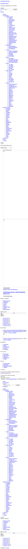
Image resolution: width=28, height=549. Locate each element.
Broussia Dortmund (13, 47)
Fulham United (12, 27)
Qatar (7, 125)
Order (11, 296)
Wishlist (5, 358)
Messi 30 (11, 94)
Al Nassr (11, 73)
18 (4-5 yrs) (5, 319)
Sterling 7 (11, 90)
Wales (7, 136)
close (8, 547)
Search (15, 9)
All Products (6, 15)
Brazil (7, 111)
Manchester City (12, 32)
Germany (8, 117)
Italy (7, 118)
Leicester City (12, 30)
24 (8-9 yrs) (5, 323)
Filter (2, 314)
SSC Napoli (11, 69)
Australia (8, 109)
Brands (4, 345)
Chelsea (10, 24)
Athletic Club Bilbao (13, 51)
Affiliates (5, 367)
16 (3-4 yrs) (5, 318)
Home (4, 14)
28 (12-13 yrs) (6, 325)
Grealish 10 (11, 100)
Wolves (10, 43)
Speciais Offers (6, 363)
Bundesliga (8, 44)
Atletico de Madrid (13, 52)
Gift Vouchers (6, 346)
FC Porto (11, 78)
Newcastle (11, 35)
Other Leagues (9, 70)
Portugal (8, 124)
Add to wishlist (7, 288)
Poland (7, 123)
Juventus (10, 68)
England (8, 114)
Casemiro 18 (11, 85)
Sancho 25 (11, 91)
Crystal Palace (12, 25)
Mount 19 (11, 97)
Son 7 (10, 102)
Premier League (9, 16)
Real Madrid (11, 56)
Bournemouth (12, 20)
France (7, 116)
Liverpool (11, 31)
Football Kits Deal (4, 3)
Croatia (7, 113)
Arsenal (10, 18)
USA (7, 135)
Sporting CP (11, 81)
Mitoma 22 (11, 95)
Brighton (11, 21)
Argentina (8, 108)
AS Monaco (11, 58)
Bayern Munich (12, 46)
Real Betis (11, 54)
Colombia (8, 112)
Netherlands (8, 122)
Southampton (11, 38)
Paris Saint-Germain (13, 62)
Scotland (8, 129)
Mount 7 (10, 98)
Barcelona (11, 53)
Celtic (10, 76)
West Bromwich (12, 41)
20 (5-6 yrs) (5, 320)
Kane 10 (10, 101)
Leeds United (11, 29)
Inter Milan (11, 67)
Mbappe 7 (11, 96)
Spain (7, 132)
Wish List (5, 356)
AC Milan (11, 64)
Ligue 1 (7, 57)
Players (7, 82)
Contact (5, 140)
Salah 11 (10, 105)
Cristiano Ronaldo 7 (13, 86)
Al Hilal (10, 74)
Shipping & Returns (7, 365)
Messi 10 (11, 92)
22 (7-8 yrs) (5, 321)
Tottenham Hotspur (13, 40)
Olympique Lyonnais (13, 59)
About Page (5, 344)
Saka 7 (10, 103)
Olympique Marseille (13, 60)
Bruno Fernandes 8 (13, 84)
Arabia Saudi (9, 128)
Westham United (12, 42)
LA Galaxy (11, 80)
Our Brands (5, 364)
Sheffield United (12, 37)
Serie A (7, 63)
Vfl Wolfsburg (12, 48)
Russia (7, 127)
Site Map (5, 348)
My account (5, 354)
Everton (10, 26)
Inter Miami (11, 79)
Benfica (10, 75)
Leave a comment (12, 332)
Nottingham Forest (13, 36)
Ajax (10, 71)
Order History (6, 355)
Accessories (5, 349)
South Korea (8, 130)
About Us (5, 138)
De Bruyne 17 (12, 87)
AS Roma (11, 65)
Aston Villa (11, 19)
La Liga (7, 49)
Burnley (10, 22)
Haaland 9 (11, 106)
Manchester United (13, 33)
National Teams (6, 107)
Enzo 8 (10, 89)
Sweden (7, 133)
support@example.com (5, 373)
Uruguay (8, 134)
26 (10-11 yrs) (6, 324)
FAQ (4, 139)
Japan (7, 119)
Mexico (7, 120)
